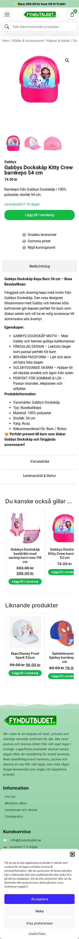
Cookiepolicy (14, 816)
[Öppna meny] (7, 14)
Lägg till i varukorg (39, 215)
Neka (40, 911)
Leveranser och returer (21, 810)
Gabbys (10, 162)
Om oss (10, 796)
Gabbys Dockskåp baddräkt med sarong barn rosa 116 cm (25, 556)
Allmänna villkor (16, 803)
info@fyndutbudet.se (26, 840)
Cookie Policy (37, 933)
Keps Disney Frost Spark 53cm (25, 656)
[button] (72, 854)
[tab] (39, 266)
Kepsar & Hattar (58, 41)
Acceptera (39, 899)
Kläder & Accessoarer (28, 41)
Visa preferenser (39, 923)
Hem (5, 41)
